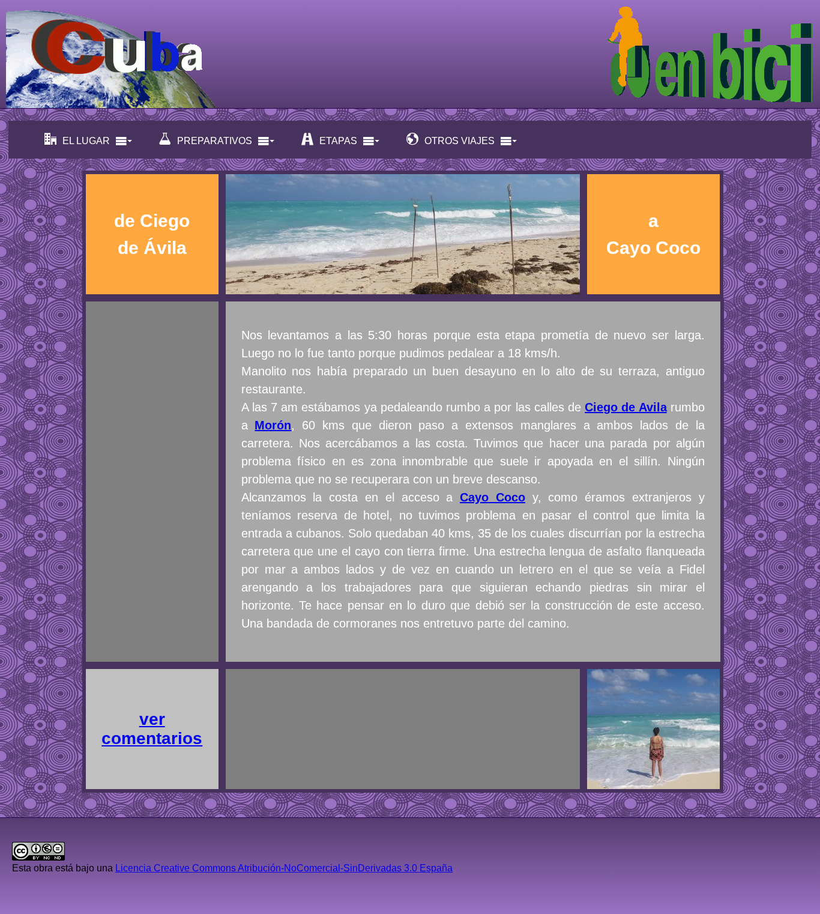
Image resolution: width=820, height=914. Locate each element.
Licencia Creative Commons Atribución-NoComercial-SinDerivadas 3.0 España (284, 868)
